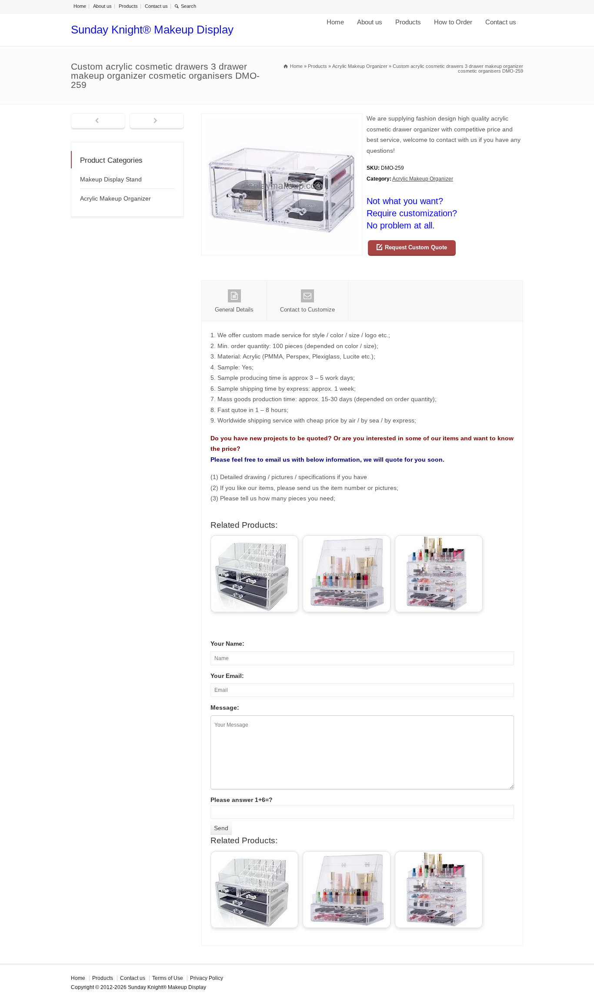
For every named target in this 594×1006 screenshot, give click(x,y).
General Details (234, 309)
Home (79, 6)
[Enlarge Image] (281, 118)
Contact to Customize (307, 309)
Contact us (156, 6)
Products (128, 6)
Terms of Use (167, 978)
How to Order (453, 22)
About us (102, 6)
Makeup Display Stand (111, 179)
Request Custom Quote (416, 247)
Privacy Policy (206, 978)
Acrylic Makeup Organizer (422, 179)
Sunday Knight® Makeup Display (152, 29)
